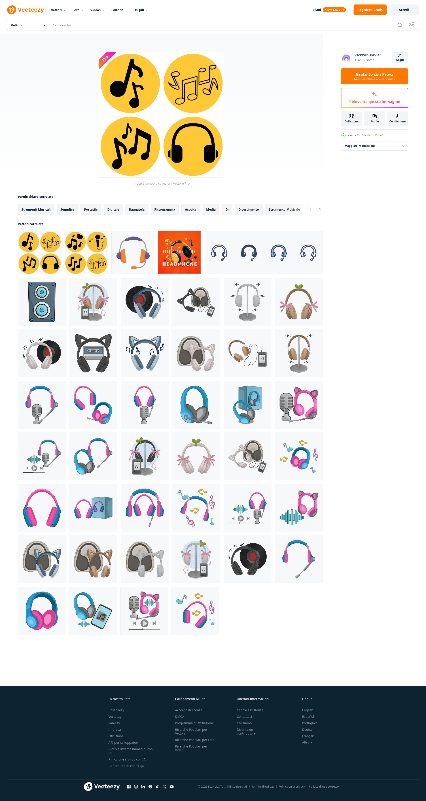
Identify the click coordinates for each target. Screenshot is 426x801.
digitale (113, 209)
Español (308, 716)
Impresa (114, 729)
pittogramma (164, 209)
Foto (76, 10)
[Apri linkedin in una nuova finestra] (143, 786)
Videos (95, 10)
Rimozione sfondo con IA (127, 759)
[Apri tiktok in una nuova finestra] (157, 786)
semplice (67, 209)
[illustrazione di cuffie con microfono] (42, 405)
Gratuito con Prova (374, 76)
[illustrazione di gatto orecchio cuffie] (196, 302)
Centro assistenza (250, 710)
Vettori (56, 10)
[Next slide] (316, 209)
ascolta (190, 209)
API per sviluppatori (123, 742)
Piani (317, 10)
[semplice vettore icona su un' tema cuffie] (264, 252)
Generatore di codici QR (126, 766)
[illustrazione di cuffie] (93, 302)
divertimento (248, 209)
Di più (139, 10)
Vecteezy (114, 716)
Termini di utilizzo (263, 786)
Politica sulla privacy (291, 786)
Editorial (117, 10)
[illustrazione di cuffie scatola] (247, 405)
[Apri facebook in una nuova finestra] (129, 786)
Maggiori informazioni (360, 146)
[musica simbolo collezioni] (39, 252)
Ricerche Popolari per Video (191, 748)
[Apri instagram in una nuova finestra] (136, 786)
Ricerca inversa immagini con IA (130, 751)
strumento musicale (284, 209)
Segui (400, 60)
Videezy (114, 723)
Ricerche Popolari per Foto (194, 740)
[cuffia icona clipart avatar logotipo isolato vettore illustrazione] (133, 252)
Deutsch (308, 729)
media (211, 209)
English (307, 710)
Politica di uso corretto (324, 786)
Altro (305, 742)
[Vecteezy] (25, 9)
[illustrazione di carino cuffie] (299, 508)
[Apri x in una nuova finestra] (164, 786)
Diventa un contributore (246, 731)
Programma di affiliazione (194, 723)
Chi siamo (244, 723)
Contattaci (244, 716)
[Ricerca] (400, 25)
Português (310, 723)
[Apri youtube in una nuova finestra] (172, 786)
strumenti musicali (36, 209)
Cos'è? (379, 135)
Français (308, 736)
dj (227, 209)
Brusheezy (116, 710)
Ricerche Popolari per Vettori (191, 731)
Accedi (404, 10)
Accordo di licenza (188, 710)
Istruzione (116, 736)
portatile (90, 209)
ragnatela (136, 209)
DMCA (179, 716)
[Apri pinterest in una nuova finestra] (150, 786)
